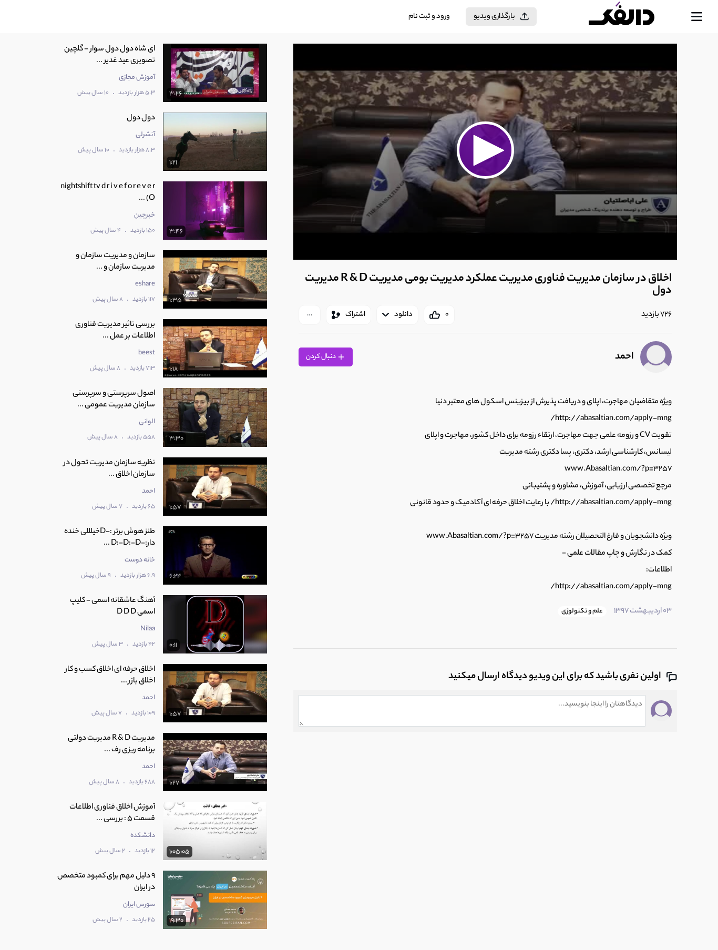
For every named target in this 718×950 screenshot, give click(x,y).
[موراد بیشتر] (310, 315)
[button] (485, 150)
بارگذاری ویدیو (494, 17)
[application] (485, 152)
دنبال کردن (321, 356)
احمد (624, 357)
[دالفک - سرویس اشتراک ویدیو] (631, 16)
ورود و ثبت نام (429, 17)
